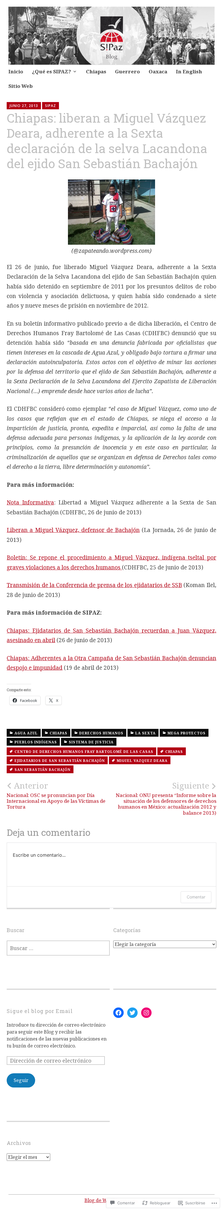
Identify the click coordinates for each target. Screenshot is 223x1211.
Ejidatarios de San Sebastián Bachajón (60, 760)
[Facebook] (118, 1012)
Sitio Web (20, 86)
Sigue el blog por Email (40, 1010)
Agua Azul (26, 733)
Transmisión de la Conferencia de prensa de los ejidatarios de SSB (94, 585)
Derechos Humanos (101, 733)
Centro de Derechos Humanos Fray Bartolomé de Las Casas (84, 751)
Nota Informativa (30, 502)
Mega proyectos (187, 733)
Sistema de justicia (91, 742)
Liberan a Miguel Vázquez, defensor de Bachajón (73, 530)
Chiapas (96, 71)
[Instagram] (146, 1012)
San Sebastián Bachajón (43, 769)
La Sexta (145, 733)
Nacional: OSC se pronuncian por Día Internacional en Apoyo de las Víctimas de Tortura (56, 795)
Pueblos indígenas (36, 742)
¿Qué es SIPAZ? (51, 71)
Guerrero (127, 71)
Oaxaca (158, 71)
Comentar (196, 896)
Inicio (15, 71)
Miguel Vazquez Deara (142, 760)
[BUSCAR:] (58, 948)
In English (189, 71)
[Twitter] (132, 1012)
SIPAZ (50, 105)
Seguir (21, 1080)
